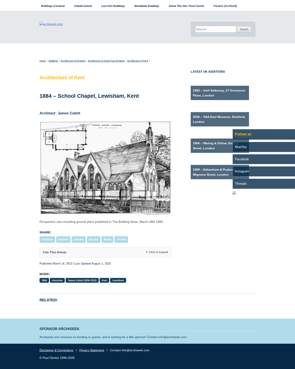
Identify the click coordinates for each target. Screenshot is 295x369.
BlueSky (93, 239)
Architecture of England (73, 60)
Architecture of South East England (106, 60)
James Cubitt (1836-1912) (82, 280)
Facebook (47, 239)
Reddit (107, 239)
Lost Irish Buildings (113, 6)
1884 (44, 280)
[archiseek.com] (51, 24)
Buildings (53, 60)
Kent (104, 280)
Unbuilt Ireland (83, 6)
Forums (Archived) (225, 6)
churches (57, 280)
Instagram (242, 171)
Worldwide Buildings (146, 6)
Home (43, 60)
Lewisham (118, 280)
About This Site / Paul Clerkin (186, 6)
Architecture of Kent (137, 60)
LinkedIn (79, 239)
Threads (121, 239)
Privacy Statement (91, 350)
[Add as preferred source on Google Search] (264, 193)
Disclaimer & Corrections (56, 350)
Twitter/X (63, 239)
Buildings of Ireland (53, 6)
